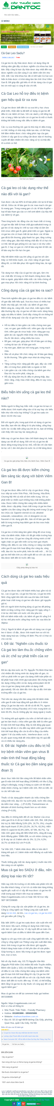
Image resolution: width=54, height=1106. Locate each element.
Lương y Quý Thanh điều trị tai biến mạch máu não (21, 1036)
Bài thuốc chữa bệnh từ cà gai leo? (15, 1072)
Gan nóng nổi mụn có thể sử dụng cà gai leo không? (22, 1062)
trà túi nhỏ (11, 913)
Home (4, 47)
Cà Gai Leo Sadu (23, 47)
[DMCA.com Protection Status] (34, 1103)
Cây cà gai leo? (8, 1057)
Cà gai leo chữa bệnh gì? (11, 1077)
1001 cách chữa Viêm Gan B (13, 1082)
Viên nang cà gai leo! (10, 1067)
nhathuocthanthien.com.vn (25, 1016)
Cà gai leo (12, 47)
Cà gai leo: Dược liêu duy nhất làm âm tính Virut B (21, 1033)
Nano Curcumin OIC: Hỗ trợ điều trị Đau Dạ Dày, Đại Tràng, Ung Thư (27, 1039)
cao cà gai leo (30, 913)
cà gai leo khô (45, 913)
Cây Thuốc (45, 1100)
